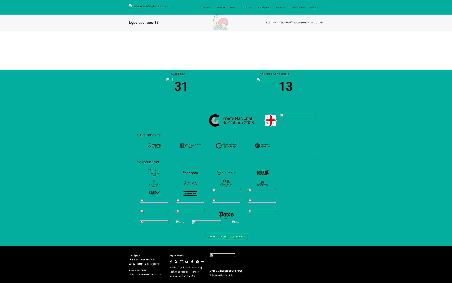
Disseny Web (188, 276)
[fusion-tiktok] (192, 261)
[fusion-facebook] (171, 261)
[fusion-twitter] (176, 261)
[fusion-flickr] (202, 261)
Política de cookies (179, 271)
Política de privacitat (191, 267)
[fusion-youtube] (186, 261)
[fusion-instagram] (181, 261)
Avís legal (174, 267)
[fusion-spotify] (197, 261)
